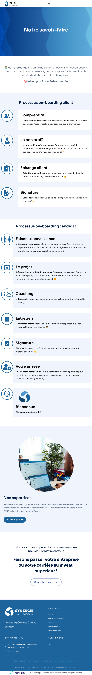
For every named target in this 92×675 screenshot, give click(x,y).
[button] (49, 3)
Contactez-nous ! (43, 582)
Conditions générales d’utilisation (60, 667)
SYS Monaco (57, 661)
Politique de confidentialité (28, 667)
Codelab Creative (72, 661)
